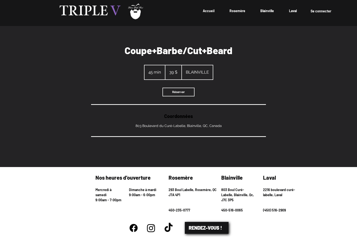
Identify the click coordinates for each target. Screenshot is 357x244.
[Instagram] (151, 228)
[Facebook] (133, 228)
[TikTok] (168, 228)
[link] (178, 92)
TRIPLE (90, 11)
